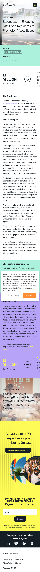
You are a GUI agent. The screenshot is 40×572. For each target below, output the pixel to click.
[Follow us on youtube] (32, 543)
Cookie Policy (7, 560)
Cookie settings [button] (13, 296)
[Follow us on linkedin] (8, 543)
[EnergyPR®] (10, 4)
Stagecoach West (10, 103)
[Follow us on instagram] (16, 543)
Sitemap (18, 563)
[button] (35, 5)
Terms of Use (19, 560)
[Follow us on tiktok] (24, 543)
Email (7, 512)
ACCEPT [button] (29, 295)
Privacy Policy (7, 563)
